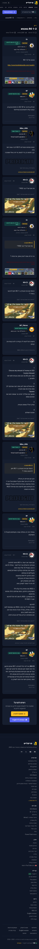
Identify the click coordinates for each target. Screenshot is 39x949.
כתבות (35, 7)
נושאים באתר (33, 908)
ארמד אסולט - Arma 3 (30, 817)
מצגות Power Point (31, 834)
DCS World (33, 775)
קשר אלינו (34, 919)
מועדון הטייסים (32, 764)
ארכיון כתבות (33, 846)
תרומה (24, 933)
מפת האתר (33, 905)
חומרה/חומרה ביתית (31, 778)
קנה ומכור (34, 786)
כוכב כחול (34, 829)
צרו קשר (34, 885)
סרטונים (16, 7)
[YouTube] (30, 752)
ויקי (6, 7)
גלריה (20, 7)
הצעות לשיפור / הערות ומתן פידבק (27, 784)
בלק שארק (33, 820)
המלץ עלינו (33, 888)
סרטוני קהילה (33, 863)
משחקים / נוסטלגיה (31, 781)
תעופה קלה (33, 798)
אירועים (34, 815)
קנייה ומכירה (33, 857)
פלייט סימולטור (32, 761)
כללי (35, 832)
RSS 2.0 (34, 911)
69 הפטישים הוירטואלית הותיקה (26, 172)
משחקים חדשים (12, 928)
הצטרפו (19, 943)
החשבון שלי (33, 880)
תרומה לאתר (33, 891)
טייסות (25, 7)
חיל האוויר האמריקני (31, 826)
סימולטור (34, 928)
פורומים (31, 7)
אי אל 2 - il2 (33, 812)
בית (36, 18)
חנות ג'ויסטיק (33, 916)
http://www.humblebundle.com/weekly (21, 65)
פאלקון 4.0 (33, 767)
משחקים (34, 860)
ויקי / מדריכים (33, 851)
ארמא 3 (34, 795)
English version (32, 913)
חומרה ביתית (33, 823)
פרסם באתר (33, 894)
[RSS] (26, 752)
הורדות (10, 7)
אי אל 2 (34, 772)
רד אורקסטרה (20, 18)
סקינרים (34, 789)
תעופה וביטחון (33, 769)
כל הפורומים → (32, 800)
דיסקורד (33, 874)
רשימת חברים (33, 877)
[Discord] (35, 752)
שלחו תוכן (34, 882)
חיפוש (1, 7)
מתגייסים (34, 792)
